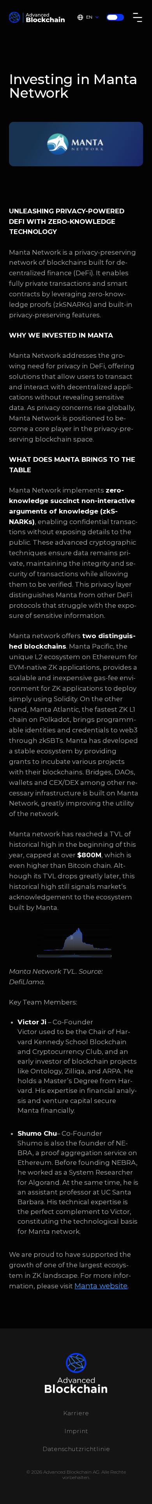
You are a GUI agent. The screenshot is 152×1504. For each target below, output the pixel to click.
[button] (88, 17)
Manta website (100, 1285)
